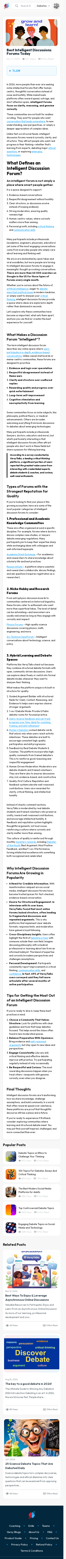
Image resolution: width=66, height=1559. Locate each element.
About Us (34, 1532)
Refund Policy (44, 1544)
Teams (46, 1525)
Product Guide (13, 1538)
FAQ (49, 1532)
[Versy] (6, 5)
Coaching (14, 1525)
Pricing (34, 1538)
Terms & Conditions (32, 1550)
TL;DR (16, 70)
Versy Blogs (14, 1532)
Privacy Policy (19, 1544)
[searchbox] (22, 5)
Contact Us (52, 1538)
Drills (31, 1525)
